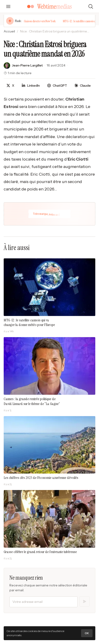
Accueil (9, 31)
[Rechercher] (90, 6)
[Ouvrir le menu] (8, 6)
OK (87, 633)
